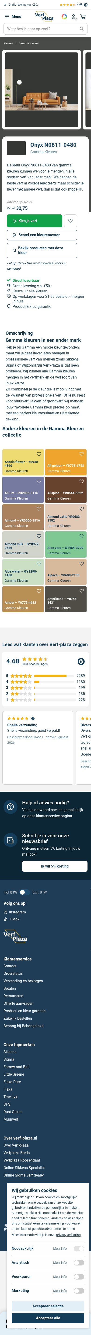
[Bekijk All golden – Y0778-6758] (66, 462)
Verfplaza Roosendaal (22, 1160)
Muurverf (11, 1119)
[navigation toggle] (7, 16)
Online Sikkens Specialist (24, 1167)
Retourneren (13, 996)
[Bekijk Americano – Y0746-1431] (66, 599)
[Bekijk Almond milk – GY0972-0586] (23, 544)
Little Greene (14, 1074)
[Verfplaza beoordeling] (45, 661)
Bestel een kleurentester (39, 235)
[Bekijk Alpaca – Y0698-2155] (66, 572)
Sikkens (72, 359)
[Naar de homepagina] (44, 16)
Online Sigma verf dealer (24, 1175)
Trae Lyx (10, 1097)
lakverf (36, 401)
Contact (10, 966)
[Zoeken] (81, 29)
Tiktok (14, 919)
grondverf (55, 401)
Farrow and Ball (16, 1067)
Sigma (11, 365)
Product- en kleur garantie (25, 1011)
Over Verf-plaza (16, 1145)
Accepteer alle (48, 1318)
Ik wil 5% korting (55, 866)
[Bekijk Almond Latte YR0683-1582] (66, 517)
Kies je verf (27, 221)
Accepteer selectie (48, 1306)
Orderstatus (13, 973)
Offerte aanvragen (18, 1003)
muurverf (21, 401)
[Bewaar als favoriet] (70, 220)
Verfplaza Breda (17, 1152)
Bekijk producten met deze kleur (40, 250)
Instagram (17, 912)
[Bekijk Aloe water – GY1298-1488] (23, 572)
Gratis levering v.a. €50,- (23, 4)
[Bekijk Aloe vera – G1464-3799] (66, 544)
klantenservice (48, 815)
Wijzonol (29, 365)
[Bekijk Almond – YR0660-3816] (23, 517)
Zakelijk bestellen (18, 1018)
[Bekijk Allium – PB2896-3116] (23, 490)
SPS (7, 1104)
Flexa (8, 1089)
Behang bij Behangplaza (24, 1026)
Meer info (60, 1248)
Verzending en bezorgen (23, 981)
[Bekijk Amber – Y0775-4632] (23, 599)
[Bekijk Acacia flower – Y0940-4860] (23, 462)
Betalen (10, 988)
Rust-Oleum (13, 1112)
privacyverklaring (68, 1235)
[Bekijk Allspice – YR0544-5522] (66, 490)
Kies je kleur (64, 16)
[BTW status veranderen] (24, 892)
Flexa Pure (12, 1082)
